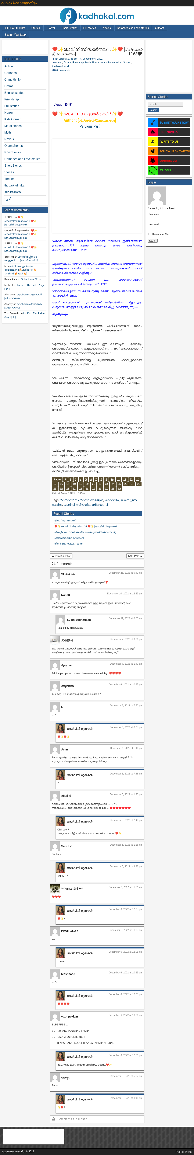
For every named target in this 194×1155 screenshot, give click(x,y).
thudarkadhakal (60, 66)
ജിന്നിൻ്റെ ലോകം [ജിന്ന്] (68, 543)
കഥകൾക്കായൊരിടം (19, 3)
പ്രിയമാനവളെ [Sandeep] (69, 538)
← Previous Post (61, 556)
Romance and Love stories (133, 28)
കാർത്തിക (112, 500)
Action (58, 62)
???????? (67, 500)
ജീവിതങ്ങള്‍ (12, 192)
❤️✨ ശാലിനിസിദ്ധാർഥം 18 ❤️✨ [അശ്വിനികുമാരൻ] (85, 526)
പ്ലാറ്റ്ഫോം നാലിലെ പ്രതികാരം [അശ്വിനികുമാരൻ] (85, 532)
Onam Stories (13, 145)
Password (153, 224)
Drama (67, 62)
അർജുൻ (96, 500)
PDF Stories (12, 152)
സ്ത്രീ (7, 198)
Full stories (89, 28)
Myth (88, 62)
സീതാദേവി (100, 504)
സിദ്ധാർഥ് (83, 504)
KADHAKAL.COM (15, 28)
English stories (14, 92)
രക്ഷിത (57, 504)
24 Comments (62, 70)
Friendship (78, 62)
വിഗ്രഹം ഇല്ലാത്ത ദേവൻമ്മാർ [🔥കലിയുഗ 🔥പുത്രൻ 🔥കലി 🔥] (20, 270)
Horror (51, 28)
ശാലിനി (69, 504)
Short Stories (69, 28)
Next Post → (135, 556)
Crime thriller (13, 79)
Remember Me (160, 234)
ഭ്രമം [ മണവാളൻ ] (65, 520)
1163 (132, 54)
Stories (35, 28)
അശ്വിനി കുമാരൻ (66, 58)
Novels (107, 28)
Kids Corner (12, 119)
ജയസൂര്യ (129, 500)
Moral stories (13, 125)
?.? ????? (82, 500)
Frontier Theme (184, 1151)
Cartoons (10, 73)
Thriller (9, 178)
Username (153, 214)
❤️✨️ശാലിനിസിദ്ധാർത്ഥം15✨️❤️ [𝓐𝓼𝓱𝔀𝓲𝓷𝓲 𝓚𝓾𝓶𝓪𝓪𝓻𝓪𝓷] (97, 52)
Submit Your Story (16, 35)
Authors (159, 28)
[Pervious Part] (89, 126)
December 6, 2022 (92, 58)
